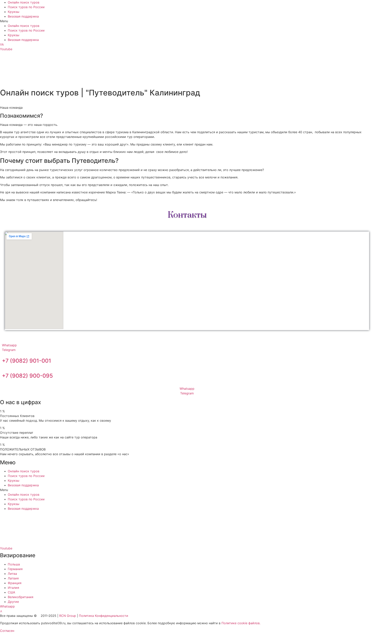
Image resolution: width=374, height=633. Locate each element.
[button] (187, 21)
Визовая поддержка (23, 16)
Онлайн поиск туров (23, 2)
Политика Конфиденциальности (103, 616)
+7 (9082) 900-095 (27, 375)
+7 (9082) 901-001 (26, 360)
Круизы (13, 12)
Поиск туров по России (26, 7)
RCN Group (67, 616)
